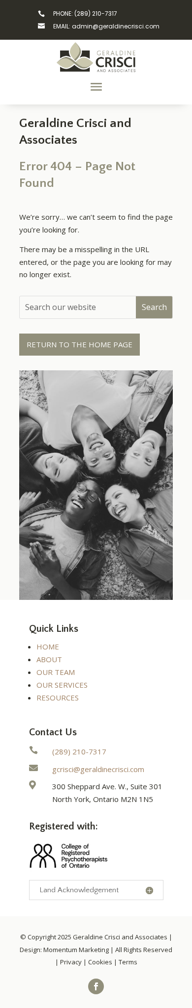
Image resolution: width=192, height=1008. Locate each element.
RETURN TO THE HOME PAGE (79, 344)
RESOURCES (57, 697)
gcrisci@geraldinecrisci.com (98, 769)
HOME (47, 646)
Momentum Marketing (76, 949)
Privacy (71, 961)
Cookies (100, 961)
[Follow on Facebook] (96, 986)
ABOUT (49, 659)
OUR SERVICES (62, 685)
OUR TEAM (55, 672)
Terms (128, 961)
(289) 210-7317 (79, 751)
